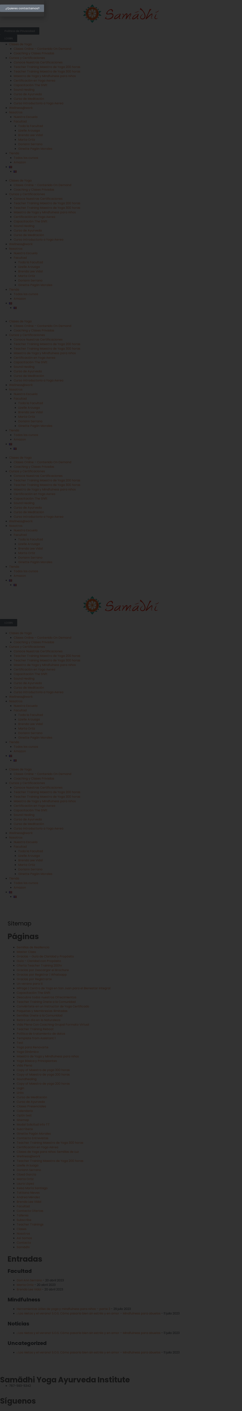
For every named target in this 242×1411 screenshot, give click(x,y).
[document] (121, 705)
